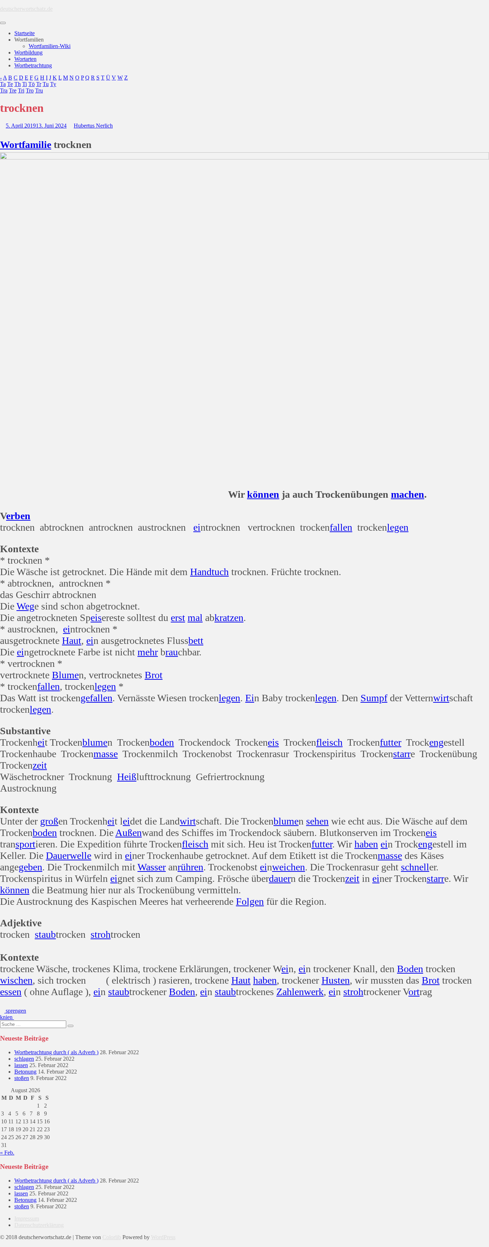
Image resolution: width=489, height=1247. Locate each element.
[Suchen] (70, 1026)
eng (436, 742)
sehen (317, 821)
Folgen (250, 901)
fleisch (329, 742)
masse (105, 753)
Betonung (25, 1072)
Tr (38, 84)
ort (414, 991)
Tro (30, 90)
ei (196, 527)
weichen (288, 867)
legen (397, 527)
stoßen (21, 1078)
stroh (101, 934)
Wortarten (25, 59)
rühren (190, 867)
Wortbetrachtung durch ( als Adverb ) (56, 1052)
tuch (220, 571)
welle (80, 855)
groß (49, 821)
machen (407, 494)
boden (162, 742)
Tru (39, 90)
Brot (154, 674)
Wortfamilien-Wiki (50, 46)
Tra (4, 90)
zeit (40, 765)
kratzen (228, 617)
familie (36, 144)
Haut (71, 640)
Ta (3, 84)
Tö (31, 84)
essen (10, 991)
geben (30, 867)
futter (390, 742)
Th (17, 84)
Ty (53, 84)
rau (171, 652)
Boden (410, 968)
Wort (11, 144)
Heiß (126, 776)
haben (366, 844)
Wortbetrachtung (33, 65)
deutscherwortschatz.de (26, 9)
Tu (46, 84)
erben (18, 515)
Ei (249, 697)
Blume (65, 674)
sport (25, 844)
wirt (441, 697)
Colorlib (111, 1237)
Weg (25, 606)
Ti (24, 84)
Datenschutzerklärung (39, 1225)
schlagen (24, 1059)
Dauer (58, 855)
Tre (12, 90)
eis (96, 617)
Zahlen (290, 991)
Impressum (26, 1218)
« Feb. (7, 1153)
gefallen (96, 697)
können (263, 494)
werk (314, 991)
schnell (415, 867)
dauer (280, 878)
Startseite (24, 33)
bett (195, 640)
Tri (21, 90)
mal (195, 617)
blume (94, 742)
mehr (147, 652)
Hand (201, 571)
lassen (21, 1065)
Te (10, 84)
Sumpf (373, 697)
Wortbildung (28, 52)
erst (178, 617)
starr (402, 753)
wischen (16, 980)
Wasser (151, 867)
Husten (335, 980)
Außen (128, 832)
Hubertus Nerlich (93, 126)
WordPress (163, 1237)
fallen (341, 527)
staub (45, 934)
